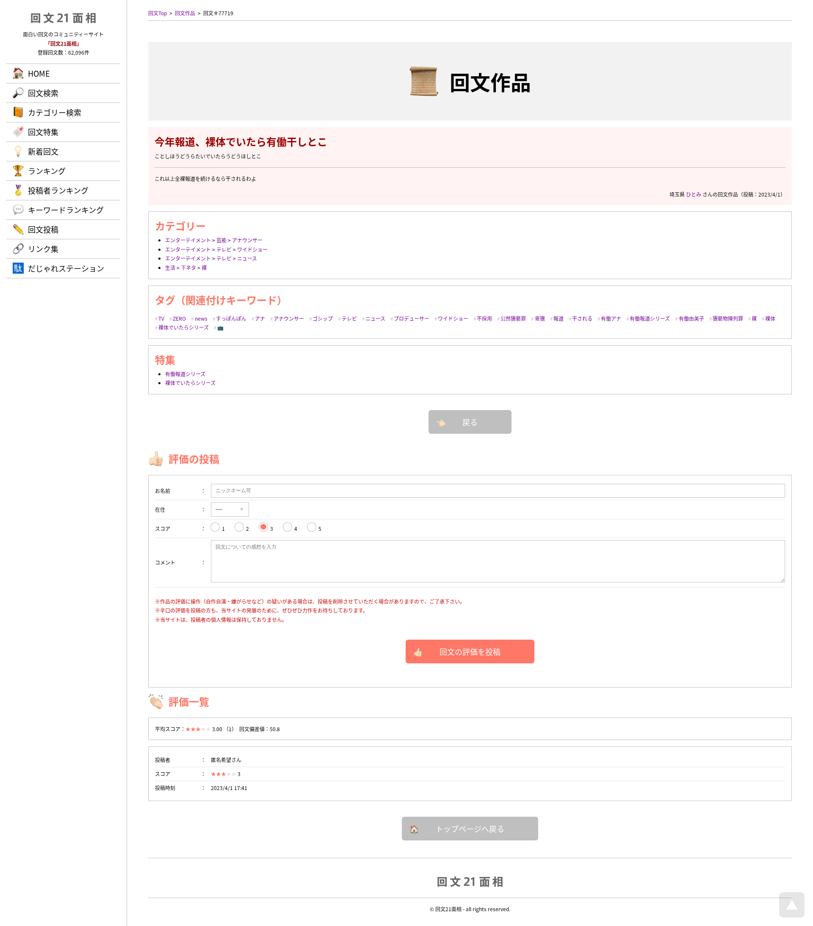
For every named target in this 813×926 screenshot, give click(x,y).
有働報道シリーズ (650, 318)
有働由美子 (691, 318)
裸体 (770, 318)
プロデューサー (411, 318)
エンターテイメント (188, 240)
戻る (470, 421)
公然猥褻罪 (513, 318)
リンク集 (43, 248)
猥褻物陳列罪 (728, 318)
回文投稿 (43, 229)
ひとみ (693, 194)
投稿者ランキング (58, 190)
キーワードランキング (66, 209)
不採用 (484, 318)
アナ (260, 318)
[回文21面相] (470, 881)
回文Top (157, 13)
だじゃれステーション (66, 268)
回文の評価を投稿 (470, 651)
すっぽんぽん (231, 318)
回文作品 (185, 13)
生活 (170, 267)
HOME (39, 73)
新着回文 (43, 151)
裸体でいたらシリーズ (183, 327)
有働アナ (611, 318)
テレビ (224, 249)
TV (161, 318)
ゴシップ (322, 318)
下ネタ (188, 267)
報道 (558, 318)
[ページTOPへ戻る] (792, 915)
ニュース (247, 258)
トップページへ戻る (470, 828)
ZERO (179, 318)
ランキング (47, 170)
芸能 (221, 240)
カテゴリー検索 (54, 112)
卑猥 (540, 318)
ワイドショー (252, 249)
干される (582, 318)
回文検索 (43, 92)
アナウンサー (247, 240)
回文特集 (43, 131)
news (201, 318)
